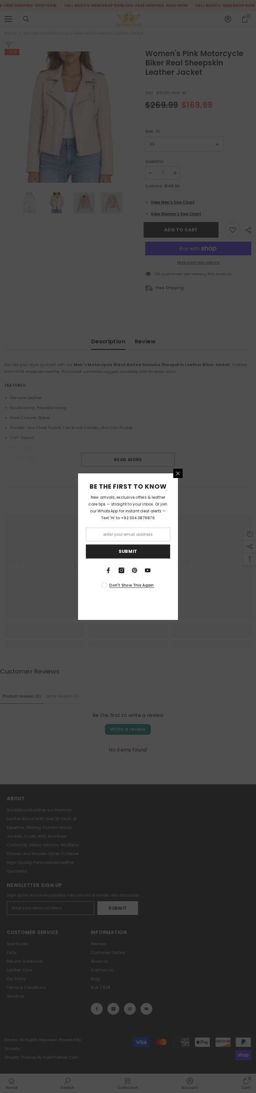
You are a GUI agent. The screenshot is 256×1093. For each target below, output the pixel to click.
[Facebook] (108, 570)
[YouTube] (147, 570)
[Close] (178, 473)
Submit (128, 551)
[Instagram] (121, 570)
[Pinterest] (134, 570)
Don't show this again (131, 585)
